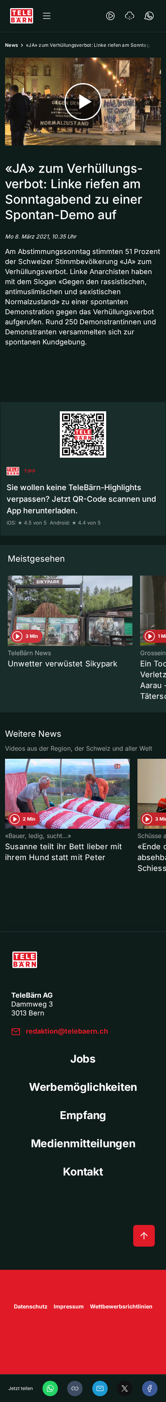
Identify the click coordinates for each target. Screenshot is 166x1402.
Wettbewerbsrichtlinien (121, 1306)
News (11, 45)
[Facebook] (150, 1388)
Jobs (83, 1058)
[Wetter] (130, 16)
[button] (75, 1388)
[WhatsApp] (50, 1388)
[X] (124, 1388)
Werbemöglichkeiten (83, 1087)
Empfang (83, 1115)
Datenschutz (30, 1306)
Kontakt (83, 1171)
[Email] (100, 1388)
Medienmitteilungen (83, 1143)
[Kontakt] (149, 16)
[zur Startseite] (21, 16)
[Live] (110, 16)
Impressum (69, 1306)
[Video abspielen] (83, 101)
